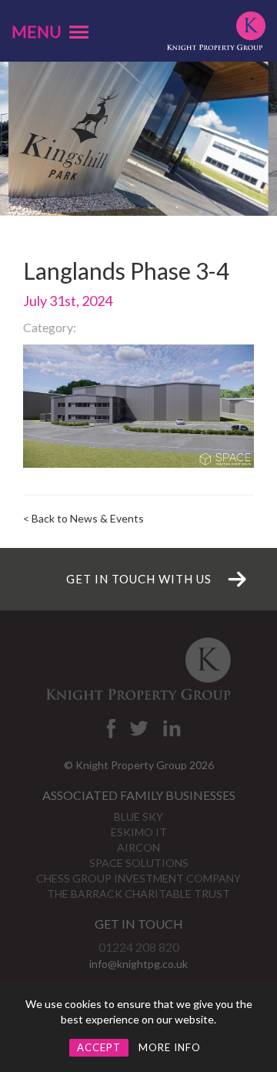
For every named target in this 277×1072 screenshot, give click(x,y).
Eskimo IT (139, 831)
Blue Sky (138, 816)
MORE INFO (169, 1047)
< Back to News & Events (83, 518)
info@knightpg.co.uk (138, 963)
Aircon (138, 847)
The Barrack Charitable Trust (138, 893)
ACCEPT (99, 1047)
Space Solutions (139, 862)
